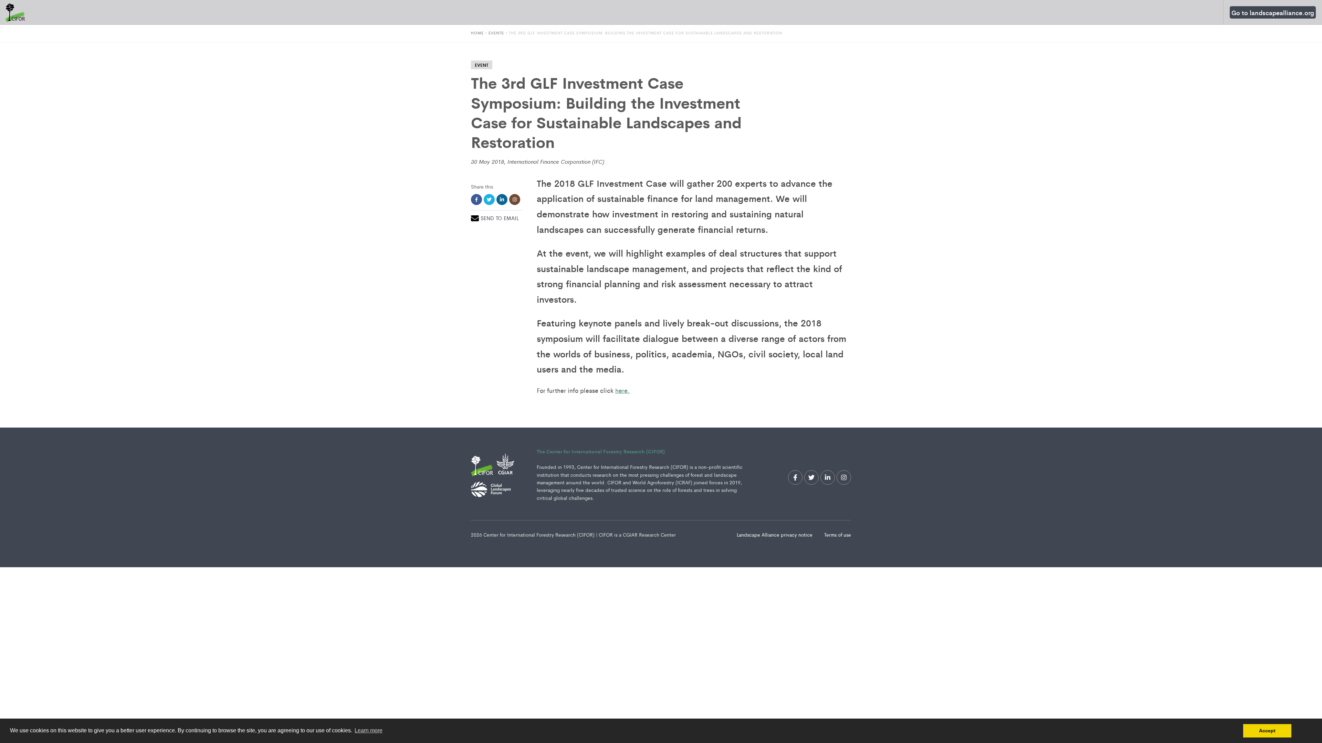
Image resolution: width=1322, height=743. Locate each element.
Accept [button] (1267, 730)
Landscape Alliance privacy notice (775, 534)
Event (482, 65)
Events (497, 32)
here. (622, 390)
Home (477, 32)
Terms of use (837, 534)
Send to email (500, 218)
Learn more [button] (368, 730)
